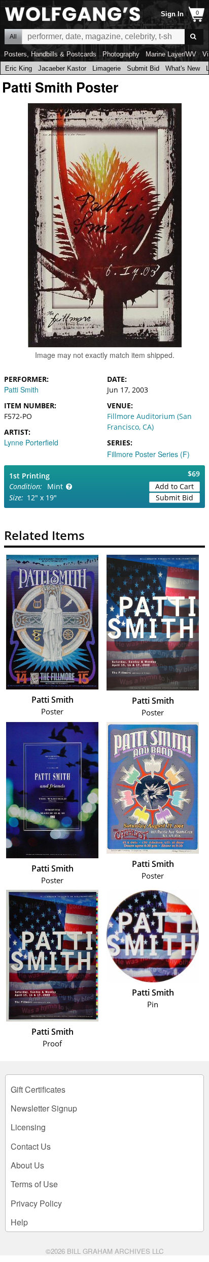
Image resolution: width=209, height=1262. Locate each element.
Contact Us (31, 1146)
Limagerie (106, 68)
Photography (121, 54)
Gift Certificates (38, 1089)
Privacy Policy (36, 1203)
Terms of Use (34, 1184)
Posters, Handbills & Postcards (50, 54)
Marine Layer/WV (171, 54)
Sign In (172, 14)
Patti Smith (21, 389)
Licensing (28, 1127)
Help (19, 1222)
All (13, 36)
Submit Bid (143, 68)
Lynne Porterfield (31, 442)
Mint (55, 486)
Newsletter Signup (44, 1108)
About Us (27, 1165)
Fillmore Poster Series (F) (148, 454)
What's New (182, 68)
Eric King (18, 68)
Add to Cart (174, 486)
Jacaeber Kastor (62, 68)
